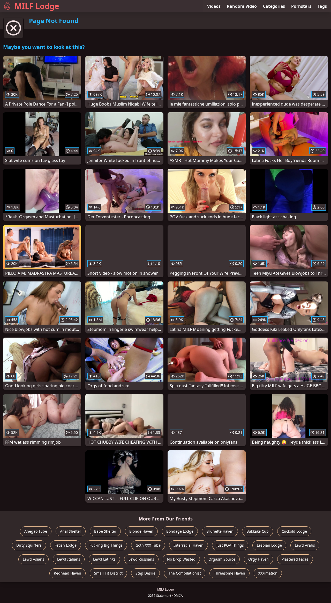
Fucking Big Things (106, 545)
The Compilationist (184, 573)
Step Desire (145, 573)
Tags (322, 6)
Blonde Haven (141, 531)
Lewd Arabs (305, 545)
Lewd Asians (33, 559)
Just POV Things (230, 545)
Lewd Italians (68, 559)
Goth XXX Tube (148, 545)
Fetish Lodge (66, 545)
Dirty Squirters (29, 545)
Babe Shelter (105, 531)
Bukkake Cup (257, 531)
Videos (214, 6)
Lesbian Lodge (269, 545)
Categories (274, 6)
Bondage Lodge (179, 531)
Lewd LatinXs (104, 559)
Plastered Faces (295, 559)
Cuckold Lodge (294, 531)
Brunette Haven (220, 531)
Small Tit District (108, 573)
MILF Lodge (36, 6)
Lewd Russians (141, 559)
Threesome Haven (229, 573)
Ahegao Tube (35, 531)
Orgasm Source (221, 559)
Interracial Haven (189, 545)
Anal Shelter (70, 531)
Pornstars (301, 6)
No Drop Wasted (181, 559)
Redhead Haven (67, 573)
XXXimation (267, 573)
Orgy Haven (258, 559)
